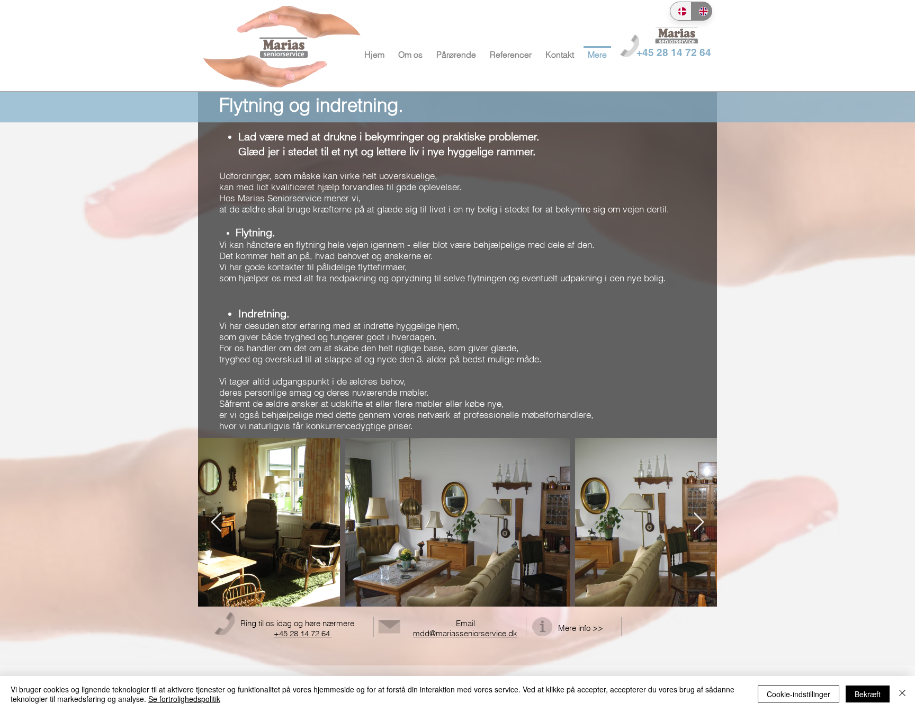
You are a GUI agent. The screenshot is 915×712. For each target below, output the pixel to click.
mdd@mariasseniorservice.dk (465, 633)
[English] (701, 11)
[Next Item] (699, 522)
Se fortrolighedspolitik (184, 698)
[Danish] (680, 11)
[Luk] (902, 694)
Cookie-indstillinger (798, 694)
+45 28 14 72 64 (303, 633)
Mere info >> (580, 628)
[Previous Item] (216, 522)
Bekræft (868, 694)
